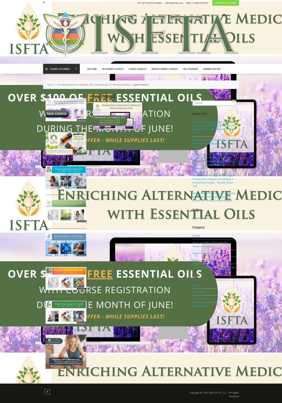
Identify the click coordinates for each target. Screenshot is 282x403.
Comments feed (201, 298)
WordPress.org (200, 305)
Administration (211, 69)
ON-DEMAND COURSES (225, 2)
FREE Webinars (190, 69)
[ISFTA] (141, 58)
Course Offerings (60, 69)
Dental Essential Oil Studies (206, 253)
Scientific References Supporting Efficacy (213, 267)
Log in (195, 284)
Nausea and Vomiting (203, 260)
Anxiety (196, 235)
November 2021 (201, 218)
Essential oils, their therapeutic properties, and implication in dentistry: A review (213, 143)
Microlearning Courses (165, 69)
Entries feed (198, 291)
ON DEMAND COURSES (113, 69)
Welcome (92, 69)
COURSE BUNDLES (138, 69)
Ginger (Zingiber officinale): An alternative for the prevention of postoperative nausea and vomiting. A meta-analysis (214, 197)
